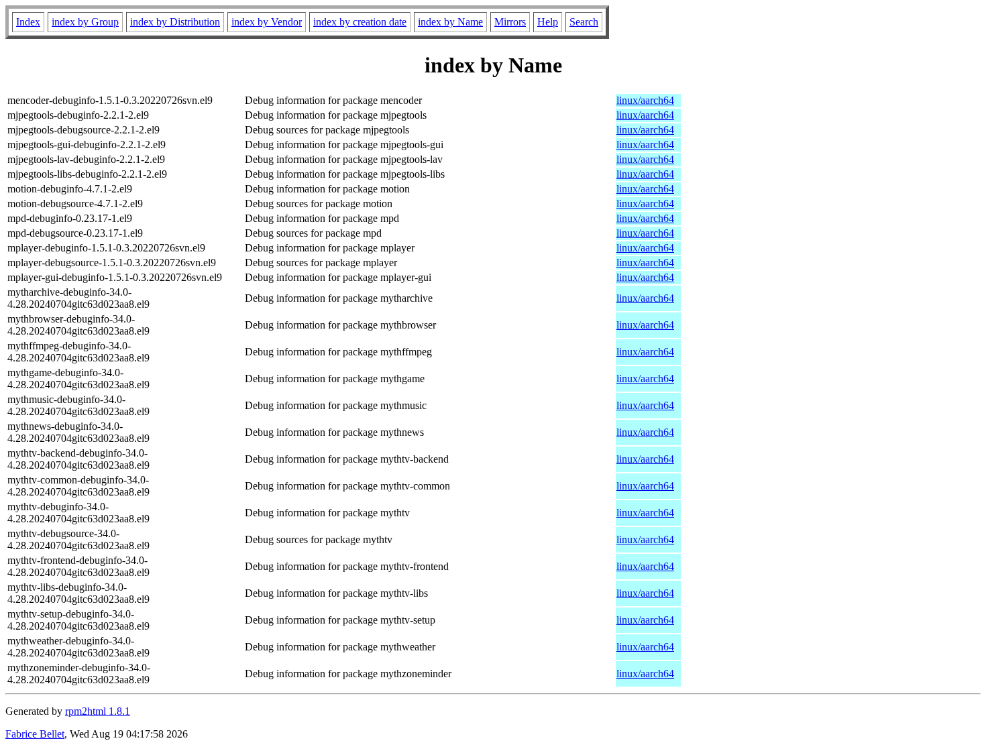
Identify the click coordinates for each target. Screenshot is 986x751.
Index (28, 21)
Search (583, 21)
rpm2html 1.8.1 (97, 711)
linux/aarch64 (645, 100)
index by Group (85, 21)
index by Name (450, 21)
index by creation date (359, 21)
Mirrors (510, 21)
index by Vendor (266, 21)
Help (547, 21)
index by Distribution (175, 21)
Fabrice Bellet (34, 734)
